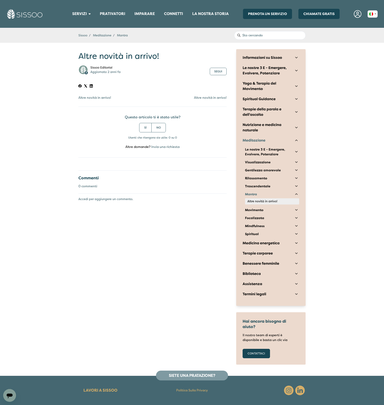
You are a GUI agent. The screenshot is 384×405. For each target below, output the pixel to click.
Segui (218, 71)
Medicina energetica (261, 243)
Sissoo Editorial (101, 67)
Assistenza (252, 284)
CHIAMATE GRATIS (319, 14)
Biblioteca (252, 273)
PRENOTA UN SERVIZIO (267, 14)
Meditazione (254, 140)
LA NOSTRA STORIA (210, 13)
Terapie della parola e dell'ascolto (262, 112)
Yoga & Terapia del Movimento (259, 86)
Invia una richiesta (165, 147)
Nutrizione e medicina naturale (262, 127)
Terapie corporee (258, 253)
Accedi (83, 199)
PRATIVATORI (112, 15)
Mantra (251, 194)
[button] (357, 14)
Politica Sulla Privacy (192, 390)
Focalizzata (254, 218)
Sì (145, 127)
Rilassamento (256, 178)
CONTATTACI (256, 353)
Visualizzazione (258, 162)
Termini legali (254, 294)
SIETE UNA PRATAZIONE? (192, 375)
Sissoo (82, 35)
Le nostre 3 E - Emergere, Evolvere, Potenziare (265, 70)
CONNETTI (173, 15)
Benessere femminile (261, 263)
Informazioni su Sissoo (262, 57)
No (158, 127)
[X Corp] (85, 87)
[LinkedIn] (91, 87)
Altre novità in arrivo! (94, 98)
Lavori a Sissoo (100, 390)
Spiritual (252, 234)
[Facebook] (80, 87)
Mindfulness (255, 226)
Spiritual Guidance (259, 99)
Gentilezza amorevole (263, 170)
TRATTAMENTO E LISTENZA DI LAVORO (71, 24)
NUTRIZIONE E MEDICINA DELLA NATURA (71, 23)
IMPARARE (144, 15)
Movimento (254, 210)
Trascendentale (257, 186)
